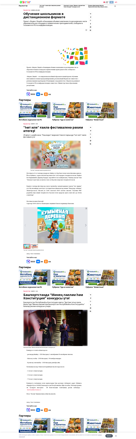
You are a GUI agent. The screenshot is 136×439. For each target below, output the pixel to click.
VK (111, 2)
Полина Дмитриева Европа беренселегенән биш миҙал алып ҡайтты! (97, 6)
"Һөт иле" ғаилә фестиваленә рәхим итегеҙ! (49, 6)
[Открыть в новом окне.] (31, 94)
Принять (109, 436)
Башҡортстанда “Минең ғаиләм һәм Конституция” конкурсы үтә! (74, 6)
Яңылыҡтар (23, 6)
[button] (86, 225)
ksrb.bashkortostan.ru (34, 390)
